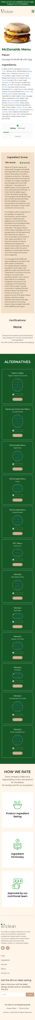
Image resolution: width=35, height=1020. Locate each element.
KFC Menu (17, 491)
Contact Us (5, 921)
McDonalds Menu (17, 393)
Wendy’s (17, 522)
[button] (17, 969)
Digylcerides (22, 37)
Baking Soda (6, 42)
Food (3, 904)
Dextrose (10, 49)
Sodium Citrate (22, 55)
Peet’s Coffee (17, 321)
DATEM (4, 35)
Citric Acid (29, 40)
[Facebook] (3, 896)
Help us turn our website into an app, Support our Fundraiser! (17, 3)
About (3, 917)
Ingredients (5, 908)
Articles (4, 913)
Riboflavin (22, 22)
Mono (12, 37)
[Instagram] (8, 896)
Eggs (23, 44)
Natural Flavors (13, 51)
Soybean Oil (6, 31)
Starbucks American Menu (17, 357)
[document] (17, 994)
